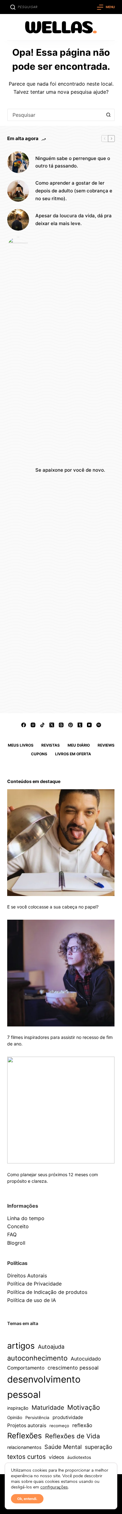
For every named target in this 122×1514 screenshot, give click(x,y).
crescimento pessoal (73, 1368)
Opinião (14, 1417)
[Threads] (61, 725)
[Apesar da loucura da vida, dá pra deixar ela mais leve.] (18, 220)
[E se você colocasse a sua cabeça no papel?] (60, 842)
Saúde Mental (63, 1446)
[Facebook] (23, 725)
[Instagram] (33, 725)
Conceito (18, 1226)
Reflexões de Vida (72, 1436)
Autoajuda (51, 1346)
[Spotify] (98, 725)
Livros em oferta (73, 754)
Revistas (50, 745)
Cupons (39, 754)
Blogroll (16, 1243)
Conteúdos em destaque (33, 781)
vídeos (56, 1457)
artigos (21, 1346)
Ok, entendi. (27, 1498)
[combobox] (55, 115)
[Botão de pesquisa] (108, 114)
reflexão (82, 1425)
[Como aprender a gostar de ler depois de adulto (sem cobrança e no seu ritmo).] (18, 191)
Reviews (106, 745)
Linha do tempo (25, 1218)
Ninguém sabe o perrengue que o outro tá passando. (72, 162)
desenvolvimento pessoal (44, 1387)
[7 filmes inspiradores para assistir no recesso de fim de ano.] (60, 973)
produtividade (68, 1417)
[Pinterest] (70, 725)
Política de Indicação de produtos (47, 1292)
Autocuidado (86, 1359)
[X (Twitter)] (51, 725)
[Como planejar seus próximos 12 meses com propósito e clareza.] (60, 1110)
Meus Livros (20, 745)
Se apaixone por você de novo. (70, 470)
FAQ (12, 1234)
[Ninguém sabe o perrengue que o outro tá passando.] (18, 162)
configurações (54, 1487)
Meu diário (79, 745)
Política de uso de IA (31, 1300)
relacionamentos (24, 1447)
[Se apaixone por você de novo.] (18, 470)
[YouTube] (89, 725)
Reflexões (24, 1435)
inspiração (17, 1408)
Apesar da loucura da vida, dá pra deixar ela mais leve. (73, 219)
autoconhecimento (37, 1358)
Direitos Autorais (27, 1275)
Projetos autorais (26, 1425)
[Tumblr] (80, 725)
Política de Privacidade (34, 1284)
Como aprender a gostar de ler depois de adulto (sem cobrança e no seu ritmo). (73, 190)
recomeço (59, 1425)
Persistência (37, 1417)
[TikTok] (42, 725)
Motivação (83, 1407)
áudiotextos (79, 1457)
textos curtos (26, 1456)
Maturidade (48, 1407)
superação (98, 1447)
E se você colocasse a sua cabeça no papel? (53, 906)
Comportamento (25, 1368)
